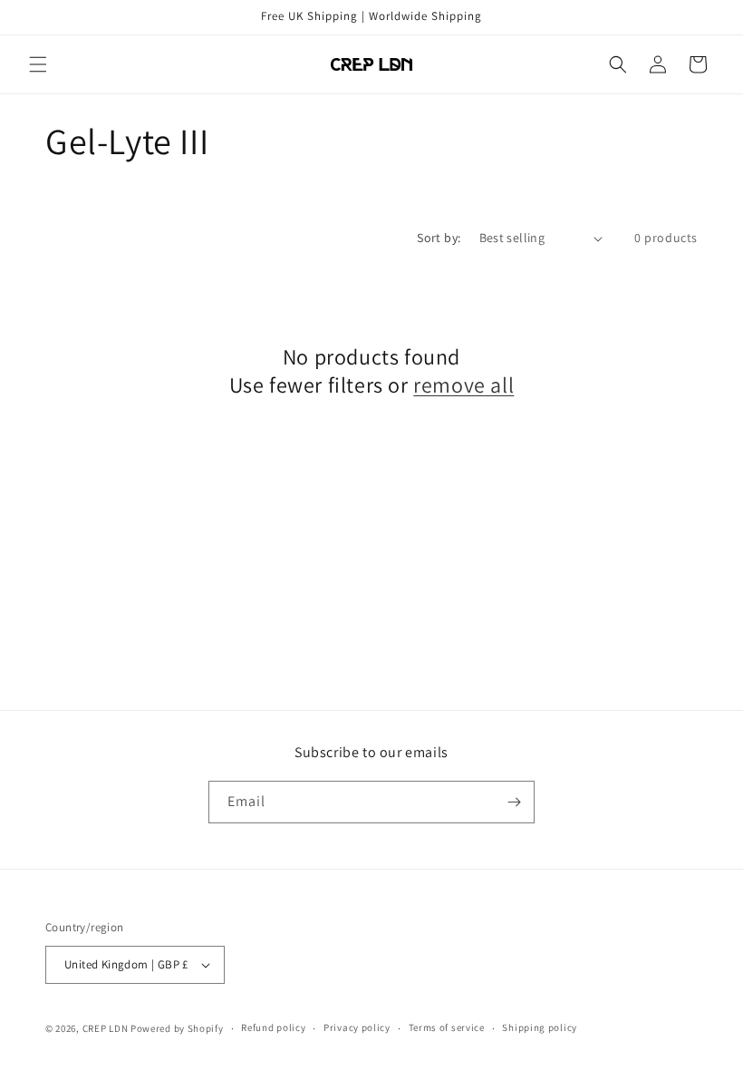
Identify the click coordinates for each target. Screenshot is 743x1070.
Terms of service (447, 1027)
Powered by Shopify (177, 1028)
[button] (38, 64)
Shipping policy (539, 1027)
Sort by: (438, 237)
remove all (463, 385)
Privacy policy (357, 1027)
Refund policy (273, 1027)
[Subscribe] (514, 802)
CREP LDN (105, 1028)
